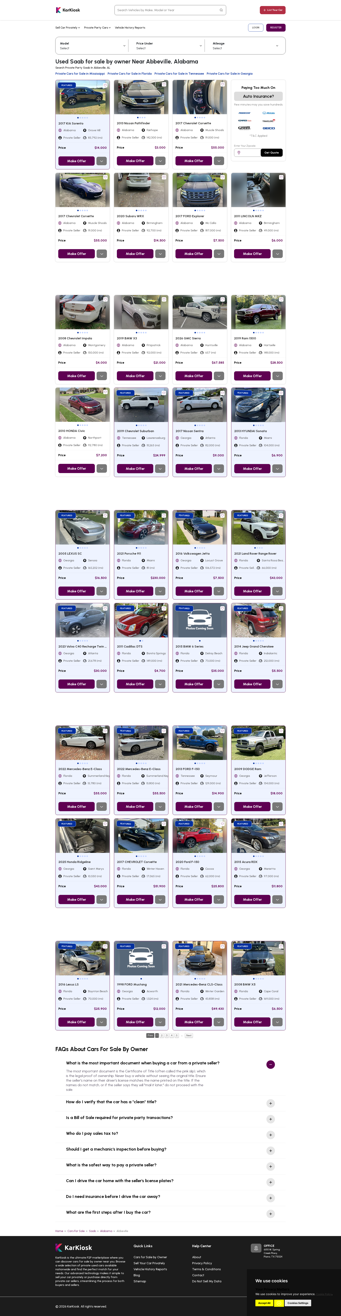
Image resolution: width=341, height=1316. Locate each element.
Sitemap (140, 1281)
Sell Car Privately (66, 27)
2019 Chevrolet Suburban (135, 431)
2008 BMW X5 (245, 984)
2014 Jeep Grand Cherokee (254, 646)
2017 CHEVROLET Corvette (137, 862)
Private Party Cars (96, 27)
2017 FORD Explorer (189, 216)
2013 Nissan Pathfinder (133, 123)
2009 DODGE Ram (247, 769)
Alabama (106, 1231)
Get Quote (271, 152)
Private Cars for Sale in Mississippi (80, 74)
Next (188, 1035)
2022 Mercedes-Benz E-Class (80, 769)
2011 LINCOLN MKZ (248, 216)
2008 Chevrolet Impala (75, 338)
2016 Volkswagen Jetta (193, 554)
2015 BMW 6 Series (190, 646)
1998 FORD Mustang (132, 984)
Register (276, 27)
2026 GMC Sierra (188, 338)
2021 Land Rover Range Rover (255, 554)
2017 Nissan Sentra (190, 431)
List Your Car (275, 10)
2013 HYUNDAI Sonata (250, 431)
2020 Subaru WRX (130, 216)
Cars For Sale (76, 1231)
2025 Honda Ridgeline (74, 862)
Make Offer (76, 161)
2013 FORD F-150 (188, 769)
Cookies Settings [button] (298, 1302)
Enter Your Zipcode (245, 145)
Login (255, 27)
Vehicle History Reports (130, 27)
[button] (279, 1303)
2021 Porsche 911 (129, 554)
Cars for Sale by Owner (150, 1257)
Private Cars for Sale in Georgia (230, 74)
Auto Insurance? (258, 96)
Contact (198, 1275)
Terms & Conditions (206, 1269)
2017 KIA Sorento (70, 123)
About (196, 1257)
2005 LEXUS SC (70, 554)
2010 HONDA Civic (71, 431)
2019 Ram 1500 (245, 338)
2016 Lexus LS (68, 984)
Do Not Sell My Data (206, 1281)
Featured (66, 85)
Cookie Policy (324, 1294)
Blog (137, 1275)
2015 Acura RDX (246, 862)
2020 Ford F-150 (187, 862)
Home (59, 1231)
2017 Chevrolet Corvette (193, 123)
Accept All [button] (264, 1302)
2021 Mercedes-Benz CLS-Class (199, 984)
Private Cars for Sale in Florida (130, 74)
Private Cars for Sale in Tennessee (179, 74)
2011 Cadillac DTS (129, 646)
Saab (92, 1231)
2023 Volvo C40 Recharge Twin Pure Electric (90, 646)
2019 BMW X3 (127, 338)
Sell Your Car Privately (149, 1263)
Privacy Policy (202, 1263)
